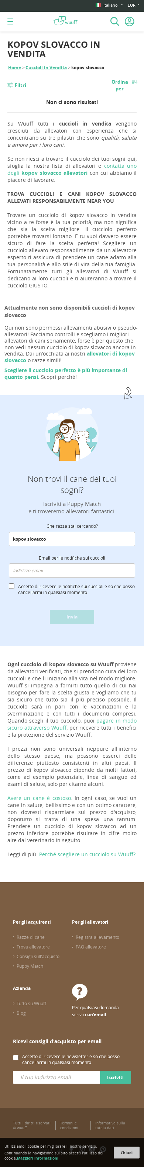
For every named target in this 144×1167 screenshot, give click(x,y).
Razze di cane (31, 937)
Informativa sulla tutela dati (110, 1125)
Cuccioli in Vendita (46, 67)
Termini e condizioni (69, 1125)
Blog (21, 1013)
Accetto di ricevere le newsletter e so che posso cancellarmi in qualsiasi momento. (71, 1059)
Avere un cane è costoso (39, 797)
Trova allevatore (33, 947)
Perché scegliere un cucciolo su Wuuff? (87, 854)
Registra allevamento (97, 937)
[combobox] (72, 539)
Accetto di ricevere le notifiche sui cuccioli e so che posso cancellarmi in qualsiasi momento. (76, 589)
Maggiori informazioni (37, 1158)
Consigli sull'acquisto (38, 956)
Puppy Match (30, 966)
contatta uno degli (72, 169)
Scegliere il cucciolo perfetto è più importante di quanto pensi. (65, 373)
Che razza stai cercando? (72, 526)
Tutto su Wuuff (31, 1003)
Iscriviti (115, 1077)
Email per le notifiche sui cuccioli (72, 558)
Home (14, 67)
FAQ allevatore (91, 947)
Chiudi (127, 1152)
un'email (96, 1014)
